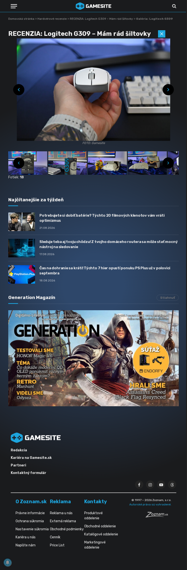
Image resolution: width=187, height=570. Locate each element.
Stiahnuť (167, 297)
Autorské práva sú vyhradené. (150, 504)
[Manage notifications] (7, 562)
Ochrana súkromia (30, 521)
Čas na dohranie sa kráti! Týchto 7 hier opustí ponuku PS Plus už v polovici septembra (104, 270)
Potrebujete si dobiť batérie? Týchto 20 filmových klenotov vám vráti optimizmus (102, 218)
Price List (57, 545)
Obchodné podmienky (67, 529)
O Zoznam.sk (31, 501)
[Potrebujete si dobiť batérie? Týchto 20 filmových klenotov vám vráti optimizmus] (21, 222)
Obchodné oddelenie (100, 526)
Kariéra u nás (26, 537)
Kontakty (95, 501)
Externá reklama (63, 521)
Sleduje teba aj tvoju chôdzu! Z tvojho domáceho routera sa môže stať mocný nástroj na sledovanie (108, 244)
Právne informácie (30, 513)
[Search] (173, 6)
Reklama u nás (61, 513)
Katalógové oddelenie (101, 534)
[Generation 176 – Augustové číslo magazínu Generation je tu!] (93, 358)
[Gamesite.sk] (93, 6)
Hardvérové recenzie (52, 18)
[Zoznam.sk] (158, 516)
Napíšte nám (26, 545)
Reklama (60, 501)
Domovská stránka (21, 18)
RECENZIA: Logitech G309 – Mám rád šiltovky (102, 18)
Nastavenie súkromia (32, 529)
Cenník (55, 537)
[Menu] (14, 6)
